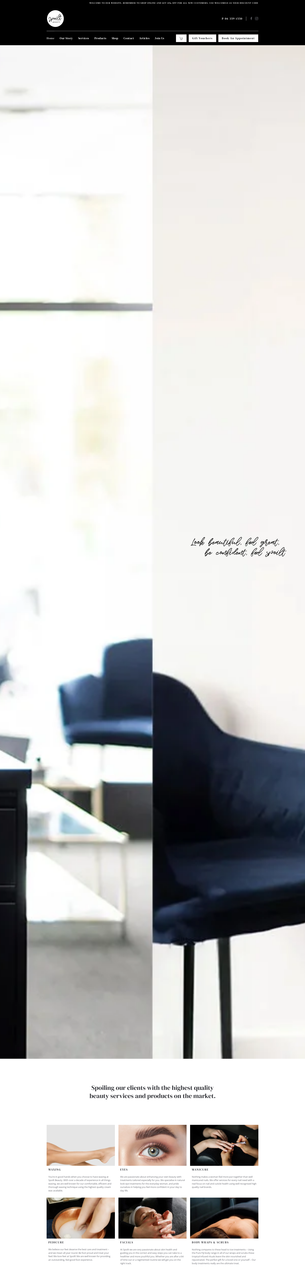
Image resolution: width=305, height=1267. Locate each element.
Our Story (66, 38)
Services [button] (83, 38)
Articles (144, 38)
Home (50, 38)
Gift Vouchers (202, 38)
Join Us (159, 38)
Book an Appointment (238, 38)
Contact (129, 38)
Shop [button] (115, 38)
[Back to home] (55, 18)
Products (100, 38)
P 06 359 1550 (232, 18)
